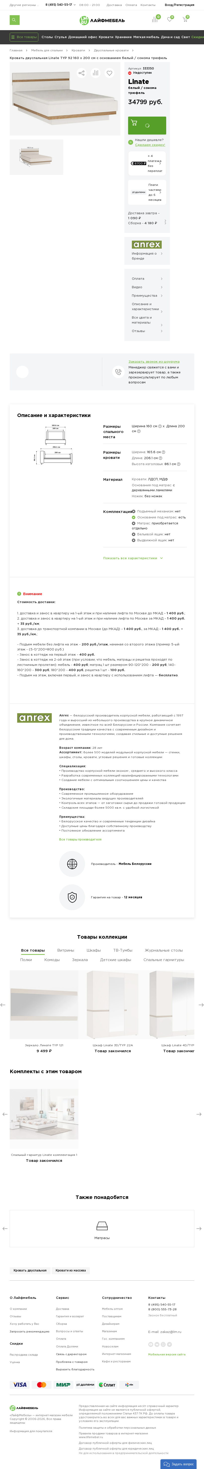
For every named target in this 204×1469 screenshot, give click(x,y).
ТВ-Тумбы (122, 950)
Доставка (114, 4)
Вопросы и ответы (69, 1331)
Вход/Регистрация (179, 4)
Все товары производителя (80, 839)
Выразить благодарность (75, 1369)
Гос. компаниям (113, 1338)
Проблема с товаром (72, 1361)
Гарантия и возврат (70, 1316)
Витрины (65, 950)
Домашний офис (82, 37)
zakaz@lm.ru (170, 1332)
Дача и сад (170, 37)
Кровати (106, 37)
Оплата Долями (67, 1346)
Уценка (15, 1362)
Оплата (131, 4)
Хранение (123, 37)
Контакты (148, 4)
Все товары (33, 950)
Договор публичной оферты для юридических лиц (123, 1450)
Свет (185, 37)
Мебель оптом (112, 1308)
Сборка (61, 1323)
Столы (47, 37)
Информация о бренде (144, 256)
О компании (18, 1308)
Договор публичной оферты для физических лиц (115, 1442)
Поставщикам (111, 1316)
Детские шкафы (115, 960)
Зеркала (80, 960)
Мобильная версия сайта (167, 1354)
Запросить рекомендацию (30, 1331)
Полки (26, 960)
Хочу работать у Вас (24, 1323)
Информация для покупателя (31, 1431)
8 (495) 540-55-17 (59, 4)
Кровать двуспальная (30, 1270)
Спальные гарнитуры (164, 960)
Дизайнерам (110, 1323)
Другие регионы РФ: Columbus (26, 4)
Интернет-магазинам (116, 1353)
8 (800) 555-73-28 (162, 1309)
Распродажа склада (24, 1354)
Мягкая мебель (146, 37)
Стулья (60, 37)
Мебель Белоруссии (135, 863)
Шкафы (94, 950)
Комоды (52, 960)
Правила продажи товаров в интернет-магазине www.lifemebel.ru (113, 1435)
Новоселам (110, 1346)
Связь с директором (71, 1354)
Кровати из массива (71, 1270)
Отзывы (15, 1316)
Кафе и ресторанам (116, 1361)
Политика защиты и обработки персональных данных (117, 1427)
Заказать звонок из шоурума (154, 361)
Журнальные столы (164, 950)
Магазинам (109, 1331)
